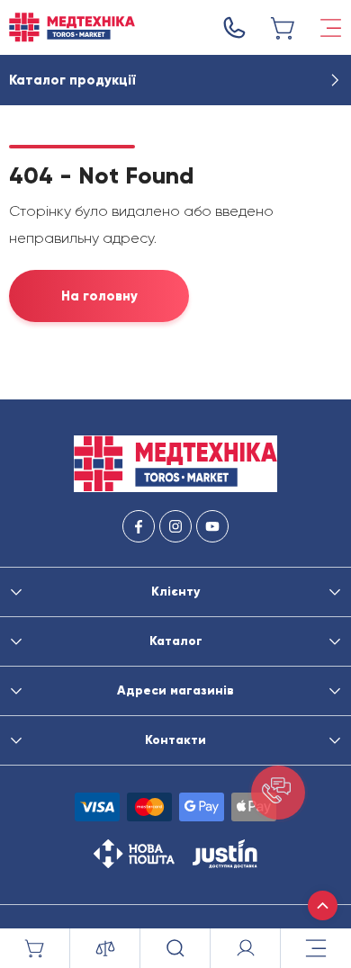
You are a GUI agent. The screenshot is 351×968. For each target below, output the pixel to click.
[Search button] (175, 948)
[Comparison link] (105, 948)
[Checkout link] (283, 27)
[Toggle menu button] (331, 28)
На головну (99, 296)
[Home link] (72, 27)
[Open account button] (246, 948)
